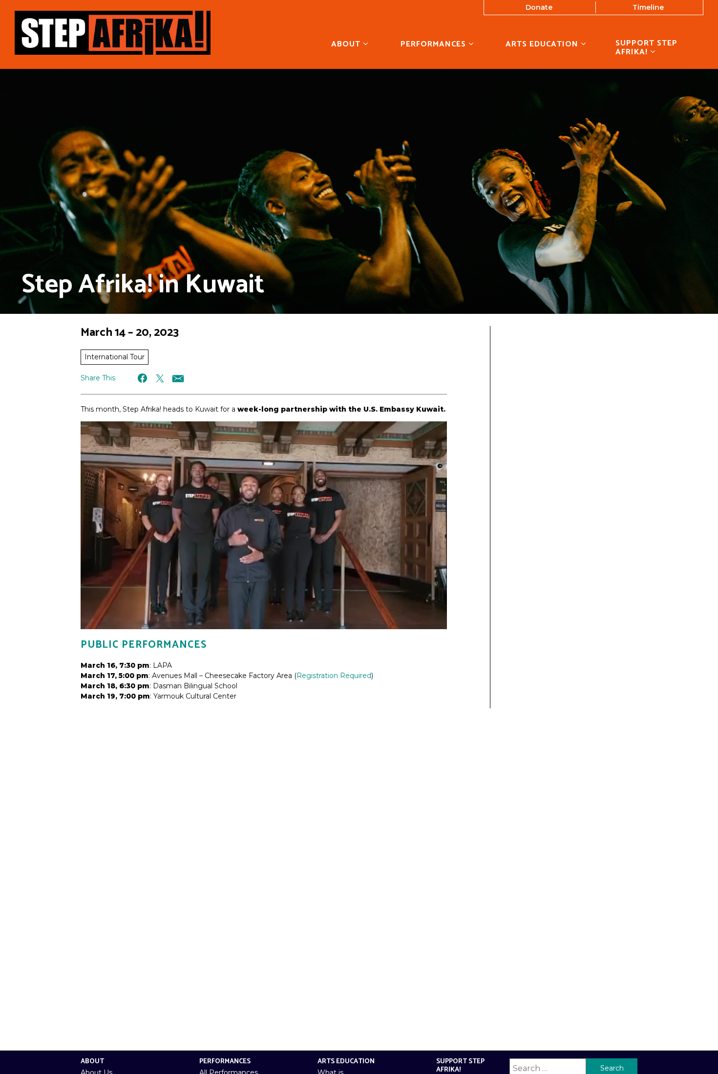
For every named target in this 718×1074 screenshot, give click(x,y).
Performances (434, 44)
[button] (143, 378)
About (347, 44)
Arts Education (543, 44)
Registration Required (333, 675)
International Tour (114, 356)
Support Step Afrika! (646, 48)
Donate (539, 7)
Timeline (648, 7)
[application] (264, 525)
